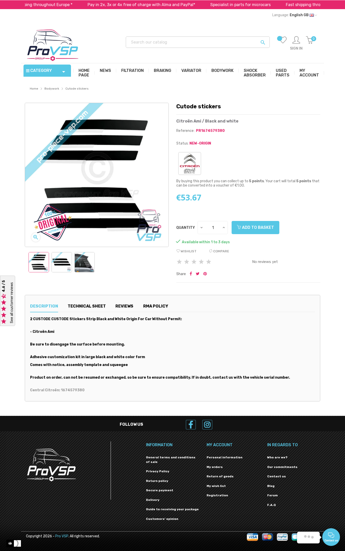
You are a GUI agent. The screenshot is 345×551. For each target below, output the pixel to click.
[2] (187, 262)
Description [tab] (44, 306)
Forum (272, 495)
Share (191, 274)
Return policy (157, 481)
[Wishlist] (283, 43)
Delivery (152, 500)
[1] (179, 262)
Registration (217, 495)
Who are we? (277, 457)
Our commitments (282, 467)
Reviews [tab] (124, 306)
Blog (271, 486)
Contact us (276, 476)
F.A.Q (271, 505)
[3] (194, 262)
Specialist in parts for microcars (224, 4)
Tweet (198, 274)
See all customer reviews (12, 302)
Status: (182, 143)
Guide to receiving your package (172, 509)
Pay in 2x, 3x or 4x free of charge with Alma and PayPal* (125, 4)
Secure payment (159, 490)
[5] (209, 262)
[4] (201, 262)
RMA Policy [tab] (155, 306)
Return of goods (220, 476)
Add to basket (257, 227)
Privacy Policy (157, 471)
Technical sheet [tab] (87, 306)
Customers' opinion (162, 519)
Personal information (224, 457)
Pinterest (205, 274)
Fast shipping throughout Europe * (302, 4)
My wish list (216, 486)
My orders (215, 467)
